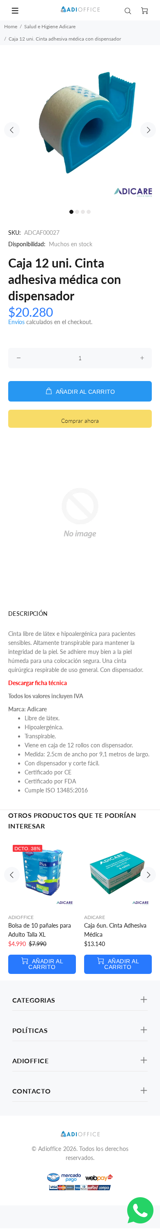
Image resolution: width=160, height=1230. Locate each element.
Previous (12, 130)
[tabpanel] (80, 125)
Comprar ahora (80, 420)
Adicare (94, 917)
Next (148, 130)
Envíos (16, 321)
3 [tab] (83, 212)
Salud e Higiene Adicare (49, 26)
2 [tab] (77, 212)
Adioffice (21, 917)
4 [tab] (89, 212)
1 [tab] (71, 212)
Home (10, 26)
